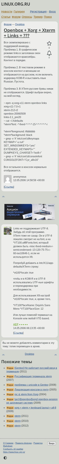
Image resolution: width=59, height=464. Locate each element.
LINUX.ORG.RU (15, 4)
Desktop (20, 24)
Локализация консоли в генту (31, 389)
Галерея (19, 11)
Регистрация (38, 11)
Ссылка (8, 187)
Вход (52, 11)
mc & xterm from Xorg (26, 394)
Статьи (5, 16)
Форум (16, 16)
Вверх (52, 443)
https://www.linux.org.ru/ (14, 452)
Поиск (48, 16)
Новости (6, 11)
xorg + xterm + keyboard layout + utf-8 (35, 407)
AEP (15, 324)
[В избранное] (49, 43)
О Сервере (8, 443)
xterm (17, 416)
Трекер (38, 16)
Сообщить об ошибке (13, 449)
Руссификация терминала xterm (33, 376)
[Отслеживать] (49, 53)
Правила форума (23, 443)
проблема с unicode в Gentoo (31, 384)
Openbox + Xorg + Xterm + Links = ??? (29, 32)
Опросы (27, 16)
